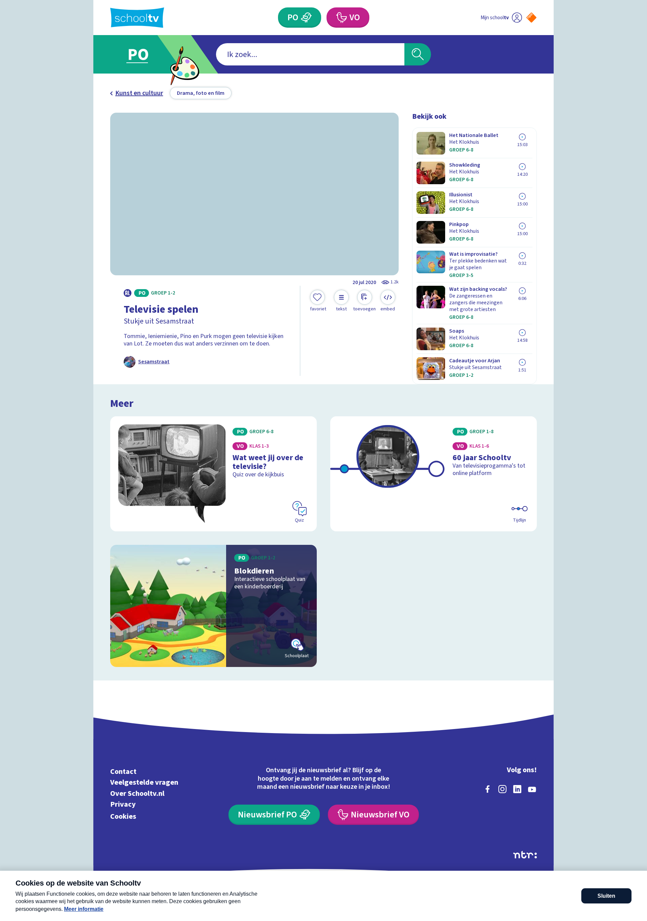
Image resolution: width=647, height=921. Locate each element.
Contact (123, 771)
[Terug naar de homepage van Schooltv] (137, 17)
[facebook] (487, 789)
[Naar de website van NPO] (531, 17)
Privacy (123, 804)
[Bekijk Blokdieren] (213, 606)
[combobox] (310, 54)
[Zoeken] (417, 54)
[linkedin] (517, 789)
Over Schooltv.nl (137, 793)
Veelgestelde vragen (144, 782)
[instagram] (502, 789)
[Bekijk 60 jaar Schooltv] (433, 473)
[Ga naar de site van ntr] (525, 855)
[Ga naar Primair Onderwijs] (143, 54)
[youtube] (532, 789)
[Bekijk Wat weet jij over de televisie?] (213, 473)
